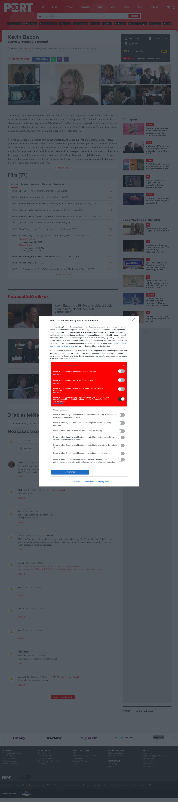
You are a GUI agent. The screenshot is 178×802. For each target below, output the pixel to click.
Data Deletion (74, 481)
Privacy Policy (103, 481)
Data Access (89, 481)
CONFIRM (70, 472)
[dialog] (89, 401)
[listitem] (89, 365)
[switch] (121, 371)
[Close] (134, 320)
